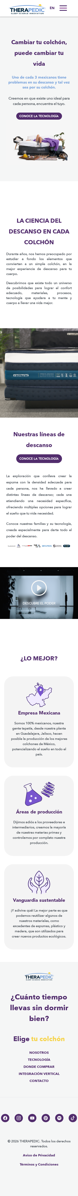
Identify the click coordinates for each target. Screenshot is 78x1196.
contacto (39, 1081)
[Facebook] (5, 1118)
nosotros (39, 1052)
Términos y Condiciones (39, 1164)
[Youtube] (32, 1118)
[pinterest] (46, 1118)
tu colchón (48, 1039)
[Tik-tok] (73, 1118)
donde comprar (39, 1067)
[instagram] (19, 1118)
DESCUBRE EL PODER (39, 603)
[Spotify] (59, 1118)
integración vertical (39, 1074)
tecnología (39, 1059)
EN (52, 8)
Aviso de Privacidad (39, 1155)
